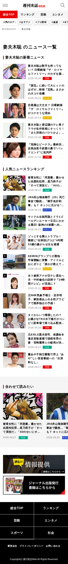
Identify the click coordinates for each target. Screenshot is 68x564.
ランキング (28, 14)
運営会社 (12, 546)
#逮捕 (55, 22)
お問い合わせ (53, 546)
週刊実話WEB (9, 29)
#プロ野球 (41, 22)
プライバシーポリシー (31, 546)
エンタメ (57, 14)
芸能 (43, 14)
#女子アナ (25, 22)
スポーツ (17, 532)
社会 (51, 532)
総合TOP (9, 14)
